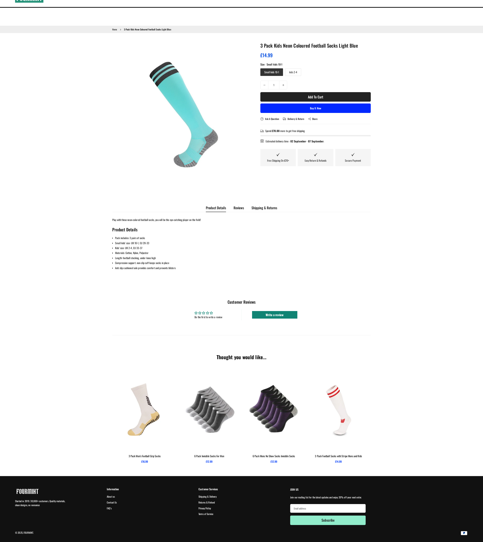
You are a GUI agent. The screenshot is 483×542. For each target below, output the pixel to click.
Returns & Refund (206, 502)
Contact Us (112, 502)
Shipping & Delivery (207, 496)
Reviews (239, 207)
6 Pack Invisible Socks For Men (209, 456)
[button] (242, 112)
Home (114, 29)
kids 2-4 (293, 72)
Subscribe (328, 520)
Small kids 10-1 (271, 72)
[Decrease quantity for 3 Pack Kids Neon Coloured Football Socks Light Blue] (264, 85)
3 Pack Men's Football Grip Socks (145, 456)
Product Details (216, 207)
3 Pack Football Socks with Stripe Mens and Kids (338, 456)
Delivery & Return (295, 119)
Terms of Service (205, 514)
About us (111, 496)
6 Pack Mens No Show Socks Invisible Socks (274, 456)
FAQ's (109, 508)
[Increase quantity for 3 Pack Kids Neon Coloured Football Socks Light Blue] (283, 85)
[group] (182, 112)
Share (315, 119)
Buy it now (315, 108)
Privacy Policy (204, 508)
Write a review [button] (275, 315)
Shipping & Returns (264, 207)
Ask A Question (272, 119)
